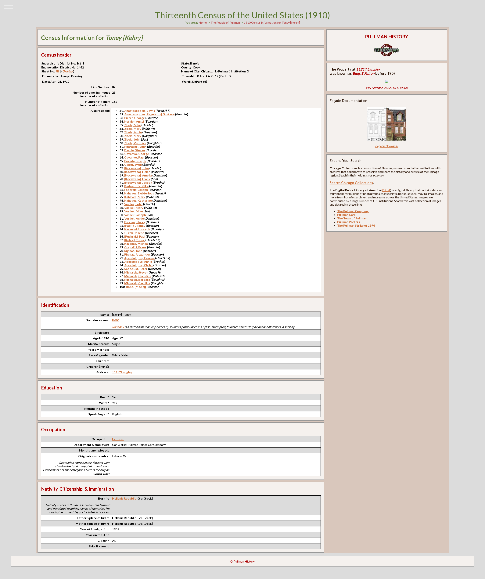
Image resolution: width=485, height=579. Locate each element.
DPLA (386, 190)
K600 (115, 320)
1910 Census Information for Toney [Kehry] (272, 22)
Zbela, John (132, 139)
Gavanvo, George (136, 153)
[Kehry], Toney (134, 240)
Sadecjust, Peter (135, 268)
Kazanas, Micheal (136, 243)
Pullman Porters (348, 222)
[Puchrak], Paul (134, 236)
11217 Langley (122, 372)
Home (203, 22)
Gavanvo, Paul (134, 157)
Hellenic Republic (124, 498)
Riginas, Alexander (137, 254)
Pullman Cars (346, 214)
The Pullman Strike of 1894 (356, 225)
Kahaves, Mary (134, 197)
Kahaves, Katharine (138, 200)
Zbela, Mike (132, 125)
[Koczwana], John (136, 168)
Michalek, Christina (137, 276)
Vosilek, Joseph (135, 215)
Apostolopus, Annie (138, 261)
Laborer (118, 439)
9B (57, 71)
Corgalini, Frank (135, 247)
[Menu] (8, 6)
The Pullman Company (353, 211)
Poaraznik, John (135, 146)
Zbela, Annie (133, 132)
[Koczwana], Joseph (138, 182)
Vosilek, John (133, 204)
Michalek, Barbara (137, 279)
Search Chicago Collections (351, 183)
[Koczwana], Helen (137, 171)
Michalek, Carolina (137, 283)
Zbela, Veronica (135, 143)
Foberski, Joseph (136, 189)
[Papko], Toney (134, 225)
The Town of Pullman (352, 218)
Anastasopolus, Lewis (139, 110)
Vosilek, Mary (133, 207)
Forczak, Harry (134, 222)
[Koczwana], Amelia (138, 175)
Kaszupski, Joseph (137, 229)
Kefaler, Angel (134, 121)
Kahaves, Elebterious (139, 193)
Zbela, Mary (132, 128)
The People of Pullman (225, 22)
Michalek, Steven (136, 272)
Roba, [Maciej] (136, 286)
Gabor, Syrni (133, 164)
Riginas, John (133, 251)
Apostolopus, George (139, 258)
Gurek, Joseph (134, 233)
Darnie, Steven (134, 150)
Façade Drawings (386, 146)
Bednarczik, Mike (136, 186)
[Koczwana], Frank (137, 179)
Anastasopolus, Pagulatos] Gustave (149, 114)
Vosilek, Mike (133, 211)
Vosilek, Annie (134, 218)
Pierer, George (134, 118)
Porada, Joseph (135, 161)
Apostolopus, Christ (138, 265)
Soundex (118, 327)
